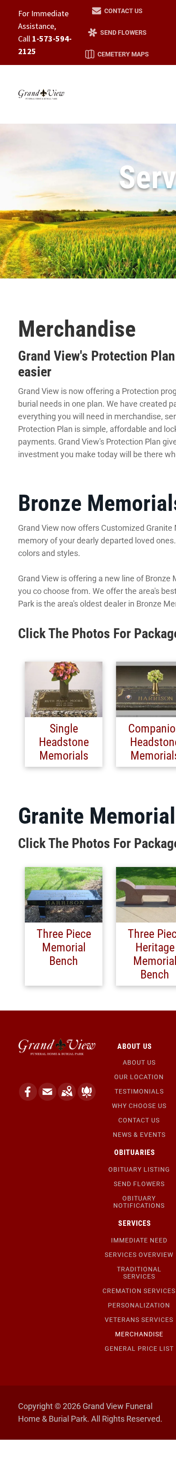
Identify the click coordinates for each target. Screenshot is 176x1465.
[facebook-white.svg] (28, 1098)
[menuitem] (139, 1062)
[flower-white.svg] (87, 1098)
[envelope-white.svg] (47, 1098)
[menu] (162, 36)
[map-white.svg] (67, 1098)
